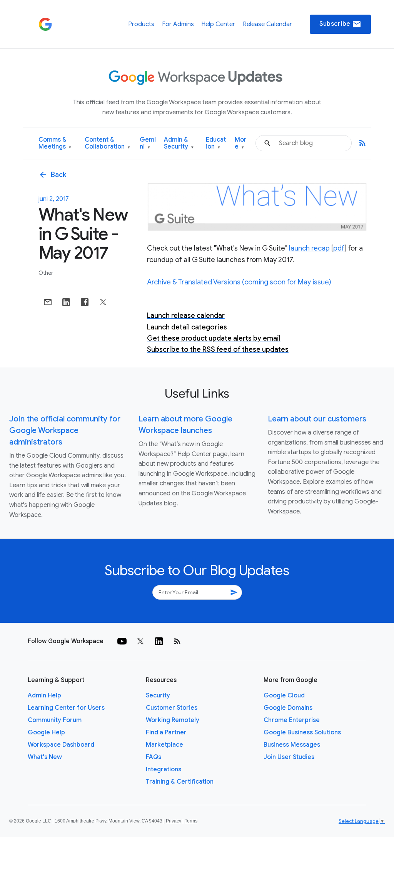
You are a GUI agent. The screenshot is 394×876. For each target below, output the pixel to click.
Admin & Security (179, 143)
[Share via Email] (47, 302)
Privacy (173, 821)
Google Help (46, 732)
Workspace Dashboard (61, 745)
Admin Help (44, 695)
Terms (191, 821)
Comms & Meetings (54, 143)
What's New (45, 757)
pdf (338, 248)
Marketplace (164, 745)
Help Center (218, 24)
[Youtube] (122, 641)
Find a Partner (166, 732)
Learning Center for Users (66, 708)
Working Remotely (172, 720)
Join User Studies (289, 757)
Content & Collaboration (107, 143)
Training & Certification (180, 782)
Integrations (163, 769)
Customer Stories (171, 708)
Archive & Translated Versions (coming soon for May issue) (239, 282)
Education (216, 143)
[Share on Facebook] (84, 302)
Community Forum (55, 720)
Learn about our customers (317, 419)
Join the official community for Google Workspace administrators (64, 430)
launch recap (309, 248)
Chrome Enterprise (292, 720)
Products (141, 24)
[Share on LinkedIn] (66, 302)
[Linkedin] (159, 641)
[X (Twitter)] (140, 641)
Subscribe (340, 24)
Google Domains (288, 708)
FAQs (153, 757)
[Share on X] (103, 302)
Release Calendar (267, 24)
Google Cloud (284, 695)
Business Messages (292, 745)
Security (158, 695)
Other (45, 272)
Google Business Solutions (302, 732)
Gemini (148, 143)
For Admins (178, 24)
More (241, 143)
